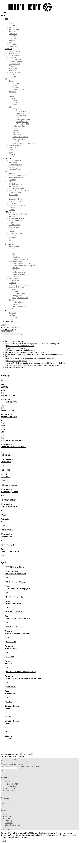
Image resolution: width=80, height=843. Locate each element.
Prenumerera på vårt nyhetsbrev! (13, 764)
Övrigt (3, 810)
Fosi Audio (9, 400)
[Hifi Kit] (2, 760)
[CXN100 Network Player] (42, 567)
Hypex (14, 602)
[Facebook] (15, 759)
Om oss (7, 814)
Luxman (8, 737)
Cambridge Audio (15, 572)
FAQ (6, 827)
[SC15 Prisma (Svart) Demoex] (42, 627)
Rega (10, 692)
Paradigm (10, 647)
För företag (9, 823)
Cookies (7, 829)
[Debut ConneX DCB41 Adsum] (42, 612)
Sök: (2, 334)
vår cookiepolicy (34, 835)
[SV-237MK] (42, 657)
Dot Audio (5, 520)
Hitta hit (8, 816)
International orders (12, 825)
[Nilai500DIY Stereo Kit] (42, 597)
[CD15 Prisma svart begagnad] (42, 582)
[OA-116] (42, 702)
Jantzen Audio (9, 415)
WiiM (3, 430)
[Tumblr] (27, 761)
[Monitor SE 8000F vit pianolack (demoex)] (42, 672)
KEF (4, 385)
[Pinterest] (15, 761)
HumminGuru (7, 460)
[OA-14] (42, 717)
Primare (18, 587)
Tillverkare (9, 321)
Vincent (9, 662)
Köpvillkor (8, 818)
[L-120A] (42, 732)
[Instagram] (27, 759)
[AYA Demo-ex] (42, 687)
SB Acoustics (13, 445)
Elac (10, 550)
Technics (5, 475)
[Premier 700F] (42, 642)
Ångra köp (8, 821)
